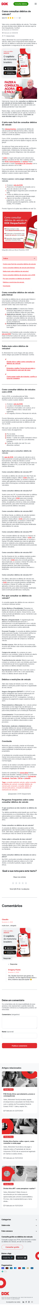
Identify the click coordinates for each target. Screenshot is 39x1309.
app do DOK (8, 457)
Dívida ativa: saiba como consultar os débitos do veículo (21, 362)
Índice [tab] (5, 258)
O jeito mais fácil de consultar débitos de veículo (19, 264)
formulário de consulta (23, 163)
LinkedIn (27, 778)
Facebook (5, 778)
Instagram (32, 776)
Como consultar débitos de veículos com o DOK (19, 275)
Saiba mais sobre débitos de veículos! (16, 271)
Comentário (6, 1014)
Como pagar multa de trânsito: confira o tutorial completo (22, 377)
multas (25, 161)
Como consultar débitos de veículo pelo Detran (19, 267)
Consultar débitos (21, 4)
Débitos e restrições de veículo (14, 282)
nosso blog (24, 773)
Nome (4, 1032)
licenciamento (14, 161)
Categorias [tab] (6, 1220)
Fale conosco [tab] (7, 1231)
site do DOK (18, 185)
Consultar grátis (12, 1247)
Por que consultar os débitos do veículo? (17, 278)
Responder (7, 958)
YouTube (13, 778)
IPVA (7, 161)
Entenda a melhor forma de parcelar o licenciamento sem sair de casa (21, 369)
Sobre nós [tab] (6, 1225)
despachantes (10, 129)
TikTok (20, 778)
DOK (5, 158)
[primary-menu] (35, 4)
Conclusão (7, 286)
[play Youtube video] (19, 89)
